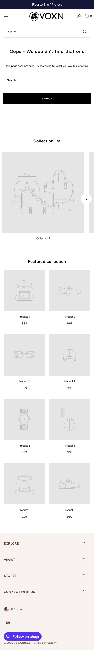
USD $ (14, 609)
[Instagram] (8, 623)
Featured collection (47, 261)
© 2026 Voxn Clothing (17, 642)
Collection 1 (43, 238)
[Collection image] (43, 192)
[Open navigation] (14, 16)
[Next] (86, 198)
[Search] (84, 32)
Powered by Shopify (45, 642)
